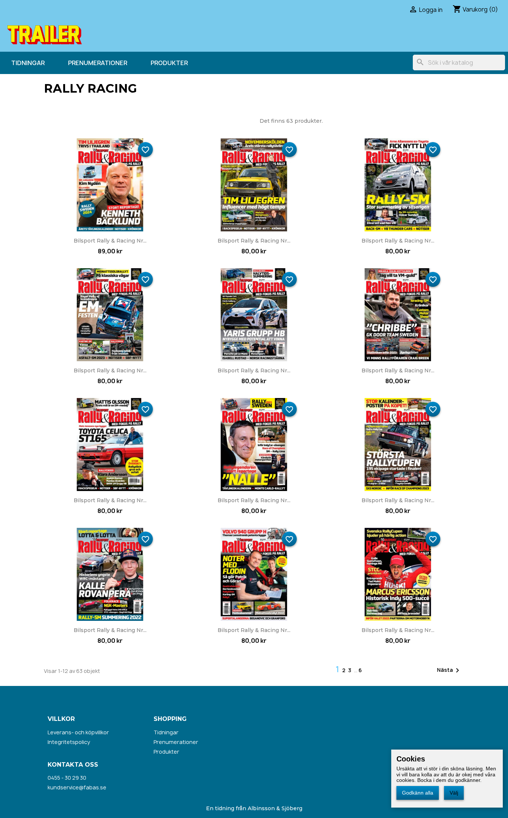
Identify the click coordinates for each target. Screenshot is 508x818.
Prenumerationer (97, 63)
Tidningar (28, 63)
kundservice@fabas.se (77, 787)
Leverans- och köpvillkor (78, 732)
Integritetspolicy (69, 741)
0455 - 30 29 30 (67, 777)
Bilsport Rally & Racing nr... (110, 240)
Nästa (449, 670)
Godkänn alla (417, 793)
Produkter (169, 63)
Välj (454, 793)
